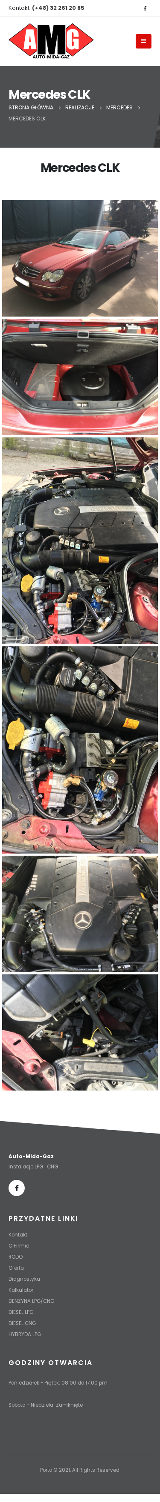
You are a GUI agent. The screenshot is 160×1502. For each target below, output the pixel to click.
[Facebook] (144, 8)
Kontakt (18, 1234)
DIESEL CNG (22, 1323)
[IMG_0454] (80, 258)
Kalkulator (21, 1290)
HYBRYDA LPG (25, 1334)
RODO (16, 1257)
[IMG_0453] (80, 1032)
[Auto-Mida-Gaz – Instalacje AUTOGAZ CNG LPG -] (51, 41)
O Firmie (19, 1245)
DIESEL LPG (21, 1312)
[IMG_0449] (80, 750)
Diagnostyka (24, 1279)
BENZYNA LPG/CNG (31, 1301)
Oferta (16, 1268)
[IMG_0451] (80, 914)
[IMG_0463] (80, 377)
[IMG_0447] (80, 541)
